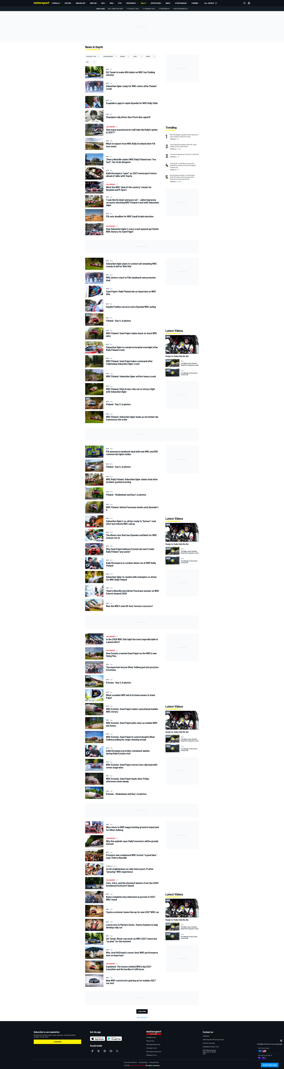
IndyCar (93, 3)
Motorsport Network (137, 1065)
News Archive (142, 1017)
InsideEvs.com (151, 1037)
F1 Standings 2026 (149, 9)
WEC (103, 3)
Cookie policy (143, 1062)
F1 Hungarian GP (164, 9)
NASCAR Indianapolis (181, 9)
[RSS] (117, 1051)
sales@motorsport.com (211, 1047)
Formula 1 (56, 3)
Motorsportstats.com (153, 1051)
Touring (194, 3)
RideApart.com (151, 1055)
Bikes (168, 3)
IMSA (111, 3)
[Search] (244, 3)
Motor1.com (150, 1041)
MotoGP (68, 3)
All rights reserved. (153, 1065)
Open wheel (131, 3)
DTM (119, 3)
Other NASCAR (180, 3)
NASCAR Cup (80, 3)
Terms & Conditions (130, 1062)
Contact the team (209, 1043)
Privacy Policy (154, 1062)
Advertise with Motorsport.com (213, 1039)
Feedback (206, 1036)
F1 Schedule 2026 (133, 9)
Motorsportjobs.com (153, 1044)
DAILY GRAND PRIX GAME (115, 9)
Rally (143, 3)
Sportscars (156, 3)
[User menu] (249, 3)
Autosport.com (151, 1048)
